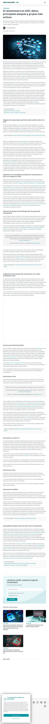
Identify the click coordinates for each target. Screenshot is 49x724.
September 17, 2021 (36, 243)
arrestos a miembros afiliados (24, 543)
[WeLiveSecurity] (11, 2)
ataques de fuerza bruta (21, 257)
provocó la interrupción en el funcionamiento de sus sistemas (27, 403)
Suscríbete (12, 599)
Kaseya (23, 76)
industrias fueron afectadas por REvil (14, 363)
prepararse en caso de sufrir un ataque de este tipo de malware (17, 558)
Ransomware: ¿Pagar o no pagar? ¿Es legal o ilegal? (15, 112)
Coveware (36, 102)
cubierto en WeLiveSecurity (9, 162)
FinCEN (39, 71)
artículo (15, 250)
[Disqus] (24, 678)
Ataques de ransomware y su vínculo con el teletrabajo (15, 565)
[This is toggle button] (45, 2)
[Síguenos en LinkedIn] (45, 702)
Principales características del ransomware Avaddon (25, 518)
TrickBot (29, 417)
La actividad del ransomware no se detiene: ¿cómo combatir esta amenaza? (20, 563)
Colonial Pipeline (24, 141)
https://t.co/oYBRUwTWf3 (24, 240)
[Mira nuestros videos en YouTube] (38, 702)
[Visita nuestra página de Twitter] (41, 702)
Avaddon (23, 285)
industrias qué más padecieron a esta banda (27, 406)
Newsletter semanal (13, 595)
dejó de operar (40, 348)
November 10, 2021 (38, 394)
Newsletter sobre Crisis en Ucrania (16, 593)
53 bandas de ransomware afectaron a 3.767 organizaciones (31, 183)
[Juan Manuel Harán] (5, 28)
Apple (40, 355)
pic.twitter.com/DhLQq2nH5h (24, 391)
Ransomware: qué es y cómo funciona (12, 110)
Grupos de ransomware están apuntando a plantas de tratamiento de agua (29, 135)
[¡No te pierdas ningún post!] (45, 706)
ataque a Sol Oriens (11, 356)
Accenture (26, 455)
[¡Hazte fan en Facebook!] (34, 702)
